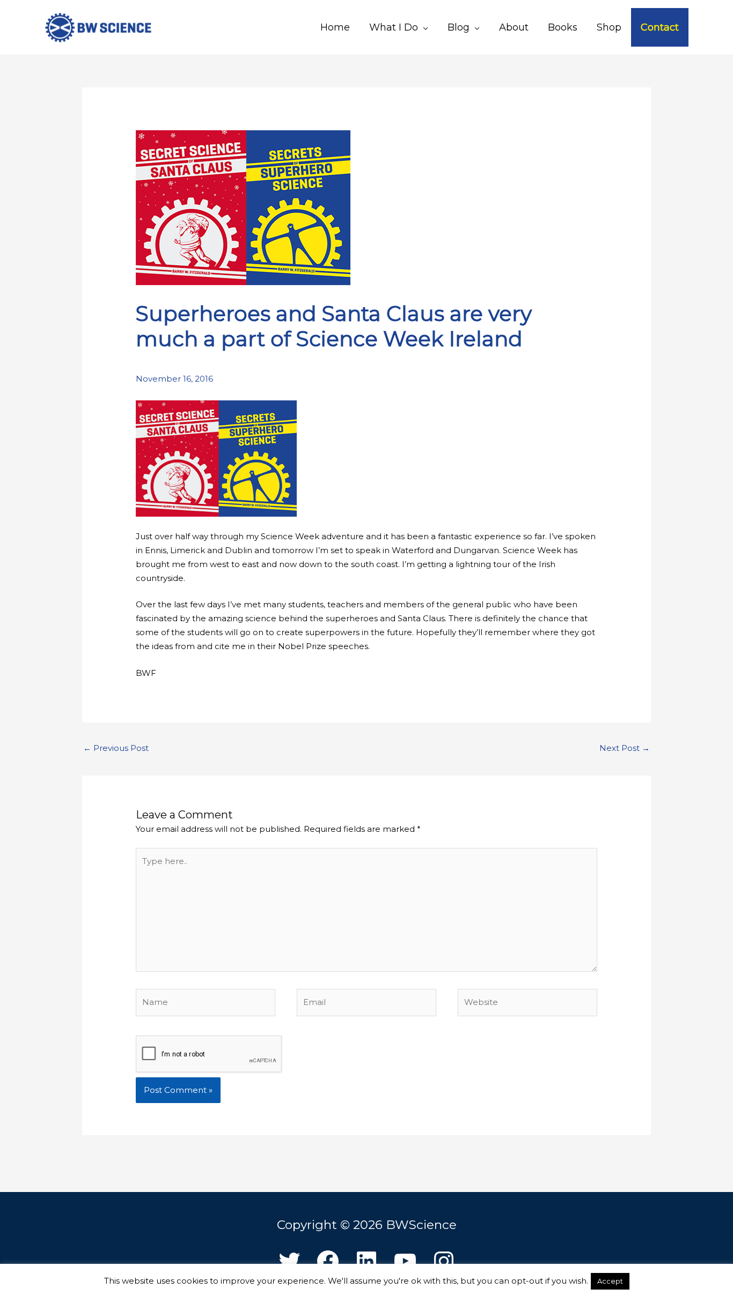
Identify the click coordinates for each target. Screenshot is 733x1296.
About (514, 27)
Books (562, 27)
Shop (609, 27)
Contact (660, 27)
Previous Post (116, 748)
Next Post (624, 748)
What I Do (393, 27)
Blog (459, 27)
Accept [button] (610, 1281)
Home (335, 27)
